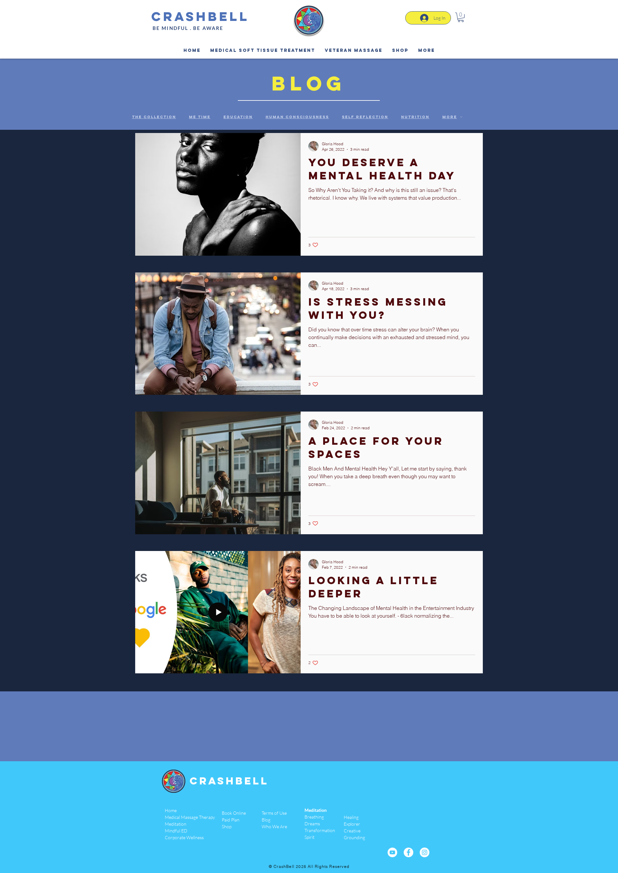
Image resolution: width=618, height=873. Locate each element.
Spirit (309, 837)
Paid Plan (230, 819)
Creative (352, 830)
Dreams (312, 823)
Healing (351, 817)
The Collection (154, 117)
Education (238, 117)
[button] (460, 17)
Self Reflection (365, 117)
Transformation (319, 830)
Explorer (352, 824)
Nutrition (415, 117)
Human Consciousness (297, 117)
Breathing (314, 817)
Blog (266, 819)
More (449, 117)
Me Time (200, 117)
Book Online (234, 813)
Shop (226, 826)
